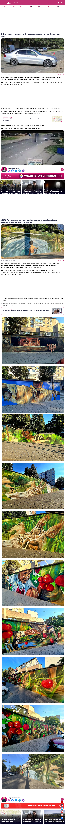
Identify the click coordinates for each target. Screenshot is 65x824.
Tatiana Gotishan (13, 168)
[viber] (63, 74)
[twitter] (58, 74)
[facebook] (12, 170)
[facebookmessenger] (54, 74)
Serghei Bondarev (14, 798)
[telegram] (60, 74)
